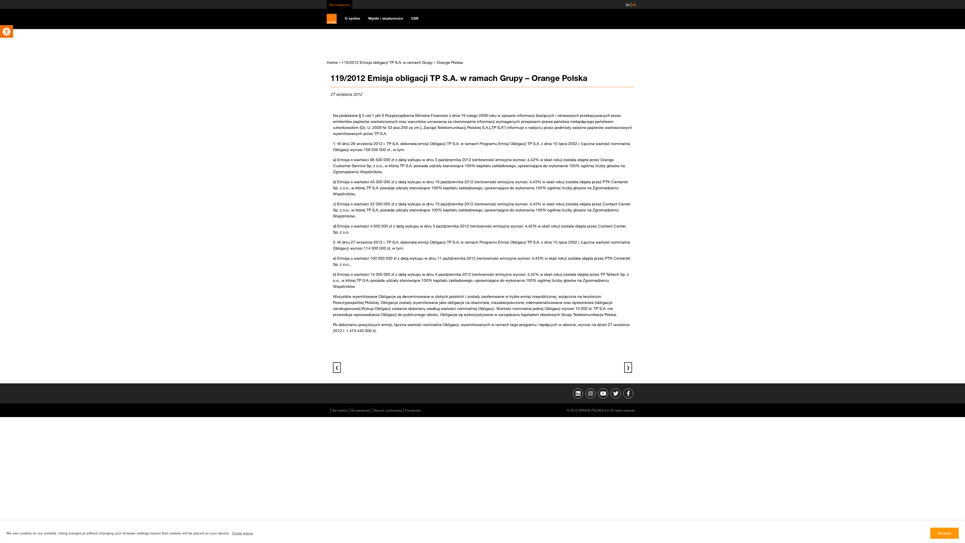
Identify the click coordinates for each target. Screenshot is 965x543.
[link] (6, 31)
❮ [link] (337, 367)
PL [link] (634, 5)
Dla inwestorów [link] (339, 5)
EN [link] (628, 5)
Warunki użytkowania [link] (387, 410)
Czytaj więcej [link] (242, 533)
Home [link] (332, 62)
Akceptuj (944, 533)
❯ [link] (628, 367)
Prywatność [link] (413, 410)
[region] (482, 532)
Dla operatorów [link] (360, 410)
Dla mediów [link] (340, 410)
